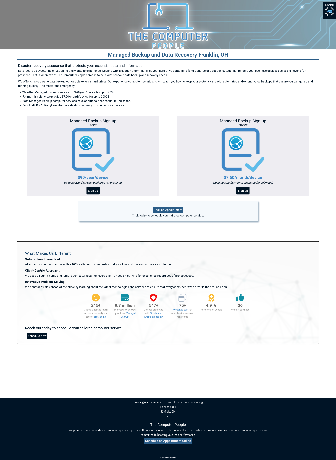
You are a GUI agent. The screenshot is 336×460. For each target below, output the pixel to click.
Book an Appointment (168, 210)
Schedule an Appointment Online (168, 441)
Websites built (180, 309)
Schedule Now (37, 336)
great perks (100, 316)
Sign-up (93, 190)
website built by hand (168, 457)
